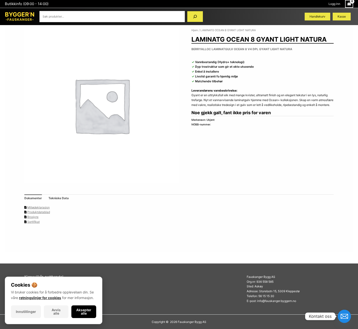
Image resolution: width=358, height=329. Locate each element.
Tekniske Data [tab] (58, 198)
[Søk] (195, 16)
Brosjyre (32, 217)
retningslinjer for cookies (40, 298)
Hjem (194, 30)
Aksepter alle (83, 311)
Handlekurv (317, 16)
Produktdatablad (38, 212)
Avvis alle (56, 311)
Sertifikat (33, 222)
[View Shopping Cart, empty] (349, 4)
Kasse (342, 16)
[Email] (344, 316)
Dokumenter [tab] (33, 198)
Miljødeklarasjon (38, 207)
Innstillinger (26, 312)
